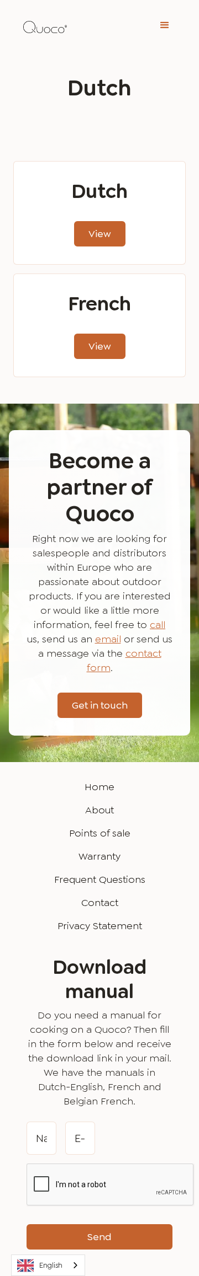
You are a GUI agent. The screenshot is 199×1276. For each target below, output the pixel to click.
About (99, 810)
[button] (164, 25)
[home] (42, 25)
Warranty (99, 856)
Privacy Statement (99, 925)
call (157, 624)
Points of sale (99, 833)
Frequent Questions (99, 879)
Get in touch (100, 705)
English (50, 1265)
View (99, 233)
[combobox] (48, 1265)
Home (99, 787)
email (108, 639)
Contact (99, 902)
